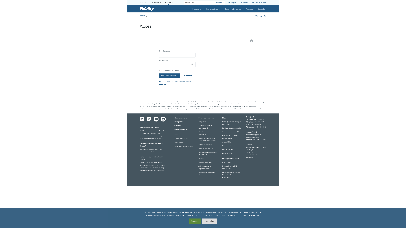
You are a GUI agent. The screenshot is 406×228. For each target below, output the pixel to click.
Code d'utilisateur (164, 51)
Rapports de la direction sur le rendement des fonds (207, 139)
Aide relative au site (181, 139)
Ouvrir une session (168, 76)
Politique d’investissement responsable (207, 153)
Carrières (177, 125)
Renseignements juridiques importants (231, 123)
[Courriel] (265, 16)
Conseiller (169, 3)
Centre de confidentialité (231, 132)
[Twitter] (149, 119)
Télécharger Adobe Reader (183, 146)
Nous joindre (178, 122)
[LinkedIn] (142, 119)
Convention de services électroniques (230, 137)
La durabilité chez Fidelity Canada (207, 173)
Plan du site (178, 142)
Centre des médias (180, 129)
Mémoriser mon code (170, 70)
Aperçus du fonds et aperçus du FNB (205, 127)
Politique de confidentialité (231, 128)
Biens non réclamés (229, 146)
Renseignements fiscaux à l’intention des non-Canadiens (231, 174)
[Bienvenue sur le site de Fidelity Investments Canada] (147, 9)
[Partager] (256, 16)
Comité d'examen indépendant (204, 133)
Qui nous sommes (180, 118)
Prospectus (202, 122)
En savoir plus (253, 215)
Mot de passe (163, 60)
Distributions (226, 162)
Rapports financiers (205, 144)
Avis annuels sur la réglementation (204, 167)
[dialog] (203, 218)
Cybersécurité (227, 153)
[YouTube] (156, 119)
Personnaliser (209, 221)
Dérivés (201, 158)
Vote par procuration (205, 148)
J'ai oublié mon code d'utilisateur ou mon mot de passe (176, 83)
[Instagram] (163, 119)
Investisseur (156, 3)
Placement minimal (205, 162)
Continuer (194, 221)
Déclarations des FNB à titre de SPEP (230, 167)
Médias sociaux (227, 150)
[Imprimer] (261, 16)
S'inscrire (188, 76)
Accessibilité (226, 142)
